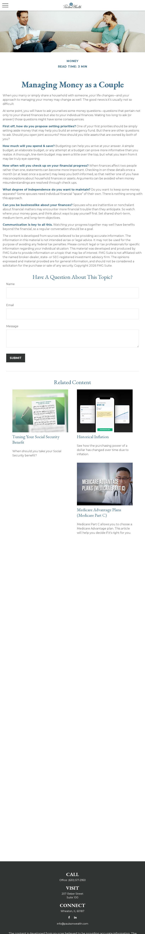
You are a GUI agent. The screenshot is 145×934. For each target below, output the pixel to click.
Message (12, 326)
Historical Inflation (93, 436)
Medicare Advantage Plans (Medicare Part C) (99, 512)
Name (10, 284)
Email (10, 305)
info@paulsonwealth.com (72, 923)
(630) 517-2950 (77, 880)
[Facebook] (69, 917)
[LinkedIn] (75, 917)
